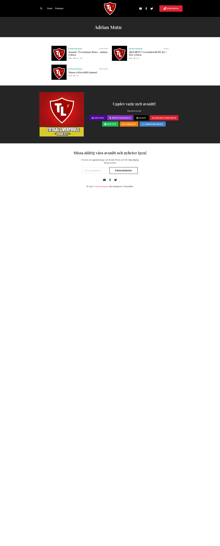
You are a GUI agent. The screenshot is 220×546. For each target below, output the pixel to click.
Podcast (59, 8)
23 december (103, 48)
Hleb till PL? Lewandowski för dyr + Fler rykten (148, 53)
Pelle (70, 58)
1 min (137, 58)
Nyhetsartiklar (75, 49)
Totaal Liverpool (101, 186)
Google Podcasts (165, 118)
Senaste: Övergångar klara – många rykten (87, 53)
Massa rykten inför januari (82, 72)
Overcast (130, 124)
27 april (166, 48)
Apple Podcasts (121, 118)
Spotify (111, 124)
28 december (103, 69)
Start (50, 8)
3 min (77, 58)
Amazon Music (154, 124)
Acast (142, 118)
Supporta (172, 8)
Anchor (99, 118)
